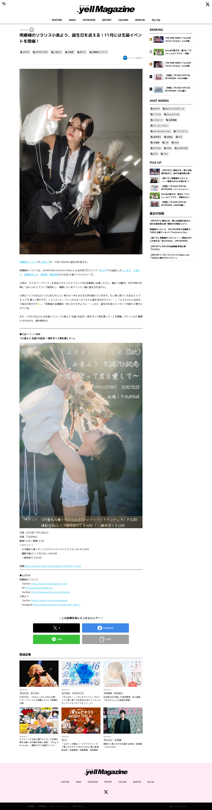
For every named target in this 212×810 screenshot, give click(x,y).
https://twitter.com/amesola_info (49, 583)
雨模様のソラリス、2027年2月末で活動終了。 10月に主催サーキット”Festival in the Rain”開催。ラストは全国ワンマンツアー (171, 231)
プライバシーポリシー (59, 806)
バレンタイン (182, 131)
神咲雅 (43, 274)
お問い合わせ (77, 806)
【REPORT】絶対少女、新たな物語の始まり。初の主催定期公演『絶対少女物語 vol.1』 (171, 222)
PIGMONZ (25, 693)
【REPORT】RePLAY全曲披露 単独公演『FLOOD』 (168, 248)
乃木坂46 (67, 693)
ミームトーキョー (160, 125)
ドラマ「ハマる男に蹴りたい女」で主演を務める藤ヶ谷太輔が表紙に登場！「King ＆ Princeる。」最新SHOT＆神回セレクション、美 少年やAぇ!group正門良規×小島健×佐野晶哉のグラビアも (39, 742)
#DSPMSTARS (42, 52)
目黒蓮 (119, 740)
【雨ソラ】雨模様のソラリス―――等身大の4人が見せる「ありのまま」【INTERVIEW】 (170, 239)
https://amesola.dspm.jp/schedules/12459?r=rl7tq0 (52, 566)
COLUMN (123, 20)
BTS (180, 137)
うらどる (36, 693)
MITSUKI (157, 148)
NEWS (72, 20)
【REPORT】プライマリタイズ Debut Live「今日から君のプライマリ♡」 (169, 256)
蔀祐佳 (170, 137)
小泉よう (58, 52)
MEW (177, 142)
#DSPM (26, 52)
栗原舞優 (172, 120)
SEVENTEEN (183, 148)
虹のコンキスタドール (175, 108)
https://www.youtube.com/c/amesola (50, 592)
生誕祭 (71, 52)
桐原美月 (157, 137)
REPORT (107, 20)
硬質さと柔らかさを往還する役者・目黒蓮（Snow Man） (122, 745)
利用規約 (42, 806)
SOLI (166, 154)
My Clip (156, 20)
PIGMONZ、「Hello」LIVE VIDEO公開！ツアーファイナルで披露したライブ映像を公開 (38, 700)
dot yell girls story (161, 131)
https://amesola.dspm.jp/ (39, 587)
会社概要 (31, 806)
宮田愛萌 (109, 693)
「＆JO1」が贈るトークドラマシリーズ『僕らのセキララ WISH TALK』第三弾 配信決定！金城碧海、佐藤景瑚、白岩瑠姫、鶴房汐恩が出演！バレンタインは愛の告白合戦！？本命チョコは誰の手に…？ (80, 746)
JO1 (65, 740)
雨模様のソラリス (99, 52)
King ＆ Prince (173, 114)
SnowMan (109, 740)
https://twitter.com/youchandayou (49, 600)
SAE (166, 142)
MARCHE (140, 20)
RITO (155, 154)
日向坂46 (119, 693)
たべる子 (126, 270)
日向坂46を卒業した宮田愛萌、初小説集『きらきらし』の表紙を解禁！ (121, 698)
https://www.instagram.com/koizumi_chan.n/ (57, 604)
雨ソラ (83, 52)
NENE (169, 148)
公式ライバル (79, 693)
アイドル (157, 114)
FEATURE (57, 20)
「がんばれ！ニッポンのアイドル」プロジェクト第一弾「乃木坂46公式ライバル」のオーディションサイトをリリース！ (80, 700)
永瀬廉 (156, 142)
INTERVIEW (89, 20)
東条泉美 (54, 274)
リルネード (158, 120)
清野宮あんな (31, 274)
